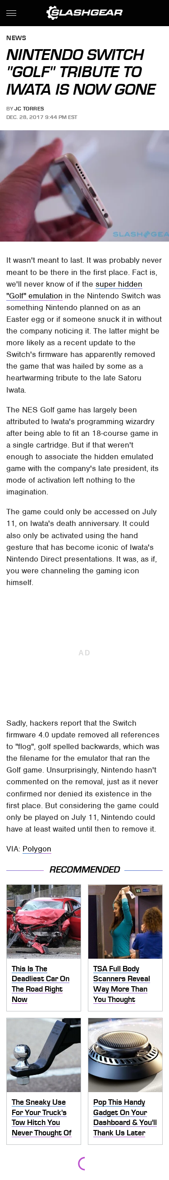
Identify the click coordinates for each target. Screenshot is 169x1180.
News (16, 38)
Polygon (37, 849)
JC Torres (29, 108)
